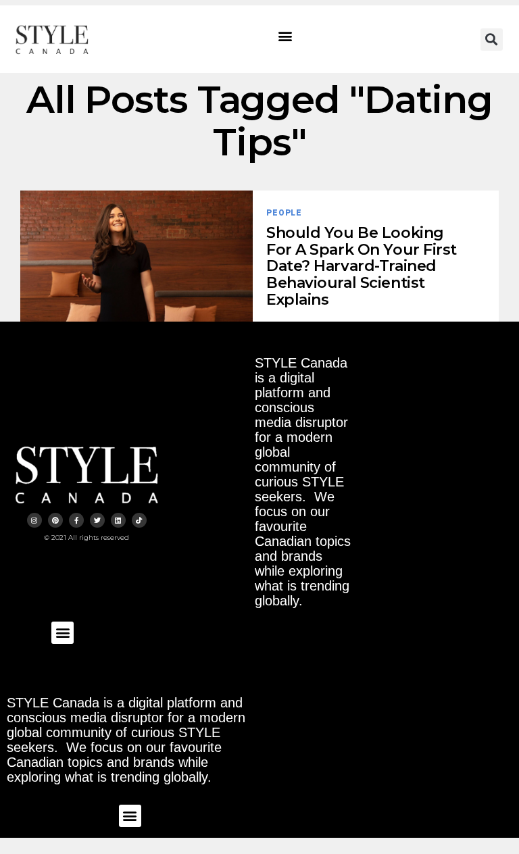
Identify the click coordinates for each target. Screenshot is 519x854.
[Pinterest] (55, 520)
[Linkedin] (118, 520)
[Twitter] (97, 520)
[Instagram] (34, 520)
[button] (285, 36)
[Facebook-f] (76, 520)
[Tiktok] (139, 520)
